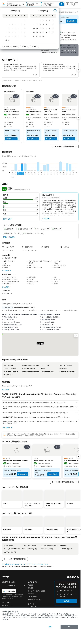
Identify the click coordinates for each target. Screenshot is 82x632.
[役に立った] (33, 75)
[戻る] (9, 172)
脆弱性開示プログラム (35, 599)
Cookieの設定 (32, 596)
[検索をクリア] (23, 4)
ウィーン (43, 564)
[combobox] (15, 5)
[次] (55, 11)
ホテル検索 (5, 564)
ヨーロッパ (15, 564)
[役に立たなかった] (36, 75)
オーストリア (25, 564)
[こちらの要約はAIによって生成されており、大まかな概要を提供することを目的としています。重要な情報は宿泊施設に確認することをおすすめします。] (59, 197)
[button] (69, 37)
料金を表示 (70, 21)
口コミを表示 (7, 219)
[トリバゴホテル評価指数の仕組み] (29, 189)
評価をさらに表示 (8, 237)
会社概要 (31, 588)
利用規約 (31, 585)
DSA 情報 (31, 594)
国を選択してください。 (9, 582)
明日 (16, 46)
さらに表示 (5, 270)
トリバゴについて (7, 605)
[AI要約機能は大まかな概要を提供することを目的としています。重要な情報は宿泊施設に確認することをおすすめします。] (3, 81)
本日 (7, 46)
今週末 (26, 46)
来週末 (36, 46)
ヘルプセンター (33, 607)
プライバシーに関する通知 (36, 591)
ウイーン (35, 564)
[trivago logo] (3, 4)
